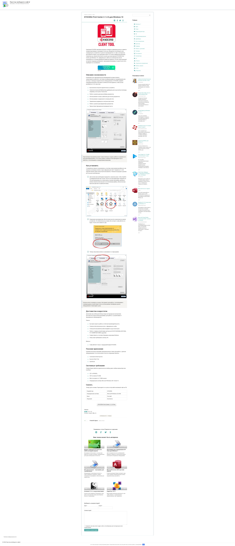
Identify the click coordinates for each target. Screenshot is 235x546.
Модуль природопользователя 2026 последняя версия (93, 450)
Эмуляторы (140, 143)
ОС (136, 58)
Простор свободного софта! (20, 2)
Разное (138, 60)
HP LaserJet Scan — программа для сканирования (94, 470)
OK (143, 544)
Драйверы (138, 38)
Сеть (137, 68)
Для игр (138, 43)
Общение (138, 70)
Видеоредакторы (140, 31)
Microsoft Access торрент (144, 188)
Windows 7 (138, 24)
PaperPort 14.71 (111, 491)
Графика (138, 46)
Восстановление (140, 41)
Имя (85, 505)
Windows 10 (103, 415)
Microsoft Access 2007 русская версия (115, 470)
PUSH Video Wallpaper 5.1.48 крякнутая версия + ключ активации (144, 174)
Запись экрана (139, 65)
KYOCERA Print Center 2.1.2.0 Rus (106, 404)
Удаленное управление (142, 63)
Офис (94, 14)
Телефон (137, 51)
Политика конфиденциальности (10, 536)
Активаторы (139, 56)
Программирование (141, 36)
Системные (139, 53)
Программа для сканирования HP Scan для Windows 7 (116, 450)
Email (100, 505)
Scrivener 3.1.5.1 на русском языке (94, 491)
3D (136, 34)
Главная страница (88, 14)
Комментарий (87, 510)
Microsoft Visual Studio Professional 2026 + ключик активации (144, 219)
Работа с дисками (140, 48)
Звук (137, 29)
